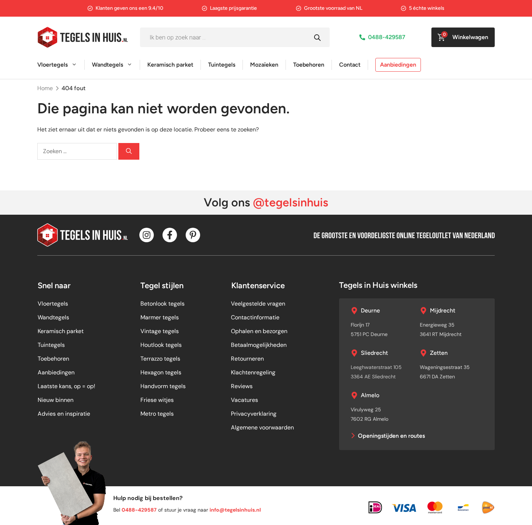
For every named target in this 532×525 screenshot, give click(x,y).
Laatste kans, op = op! (66, 386)
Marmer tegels (159, 317)
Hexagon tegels (160, 372)
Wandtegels (107, 64)
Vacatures (244, 400)
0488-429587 (386, 37)
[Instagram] (146, 235)
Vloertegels (52, 64)
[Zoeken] (128, 151)
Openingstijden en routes (391, 435)
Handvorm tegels (163, 386)
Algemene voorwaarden (262, 427)
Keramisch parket (170, 64)
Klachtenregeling (253, 372)
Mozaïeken (264, 64)
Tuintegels (221, 64)
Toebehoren (308, 64)
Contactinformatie (255, 317)
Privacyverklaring (253, 413)
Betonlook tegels (162, 303)
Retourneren (247, 358)
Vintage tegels (159, 331)
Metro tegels (157, 413)
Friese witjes (157, 400)
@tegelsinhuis (290, 202)
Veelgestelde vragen (258, 303)
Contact (349, 64)
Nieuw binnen (55, 400)
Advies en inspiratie (64, 413)
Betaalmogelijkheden (259, 345)
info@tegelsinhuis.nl (235, 510)
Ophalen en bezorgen (259, 331)
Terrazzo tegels (160, 358)
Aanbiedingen (398, 64)
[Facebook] (169, 235)
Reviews (242, 386)
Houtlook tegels (161, 345)
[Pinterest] (193, 235)
